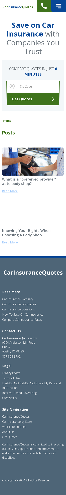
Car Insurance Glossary (17, 299)
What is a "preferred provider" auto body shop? (29, 181)
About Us (8, 432)
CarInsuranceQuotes (16, 416)
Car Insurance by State (17, 422)
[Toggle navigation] (58, 6)
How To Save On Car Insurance (22, 314)
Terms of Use (11, 378)
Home (7, 120)
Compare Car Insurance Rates (22, 320)
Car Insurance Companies (19, 304)
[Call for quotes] (45, 6)
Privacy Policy (11, 373)
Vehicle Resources (14, 427)
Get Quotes (22, 99)
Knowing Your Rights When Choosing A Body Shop (26, 232)
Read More (10, 191)
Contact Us (9, 398)
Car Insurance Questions (18, 309)
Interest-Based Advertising (19, 393)
